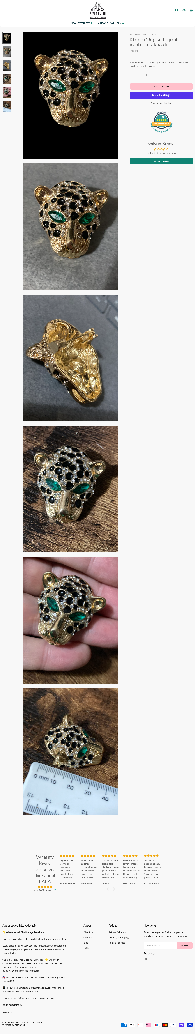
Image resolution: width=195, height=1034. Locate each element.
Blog (85, 942)
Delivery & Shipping (118, 937)
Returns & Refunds (118, 932)
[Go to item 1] (6, 38)
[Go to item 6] (6, 106)
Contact (87, 937)
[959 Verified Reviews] (161, 134)
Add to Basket (161, 86)
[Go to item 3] (6, 65)
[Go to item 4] (6, 79)
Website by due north (14, 1025)
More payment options (161, 102)
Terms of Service (116, 942)
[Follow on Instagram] (145, 959)
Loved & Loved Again (143, 34)
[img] (45, 886)
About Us (88, 932)
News (86, 947)
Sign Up (185, 945)
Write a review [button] (161, 161)
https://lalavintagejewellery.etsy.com (20, 970)
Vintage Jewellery (109, 23)
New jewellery (80, 23)
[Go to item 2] (6, 51)
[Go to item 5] (6, 92)
